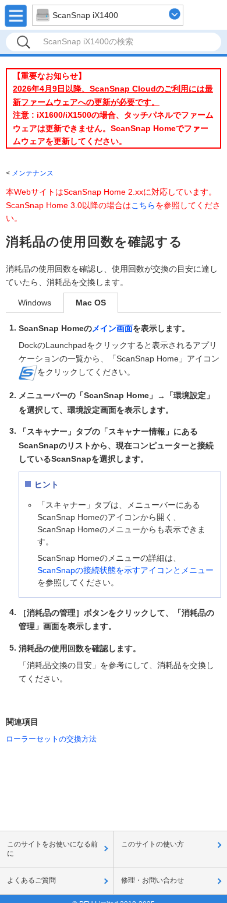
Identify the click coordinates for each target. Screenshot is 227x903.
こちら (143, 205)
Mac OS (91, 302)
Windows (34, 302)
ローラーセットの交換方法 (51, 739)
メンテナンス (33, 173)
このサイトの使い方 (152, 844)
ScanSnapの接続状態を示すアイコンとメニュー (125, 570)
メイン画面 (112, 328)
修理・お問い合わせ (152, 880)
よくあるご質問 (31, 880)
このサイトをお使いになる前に (52, 849)
